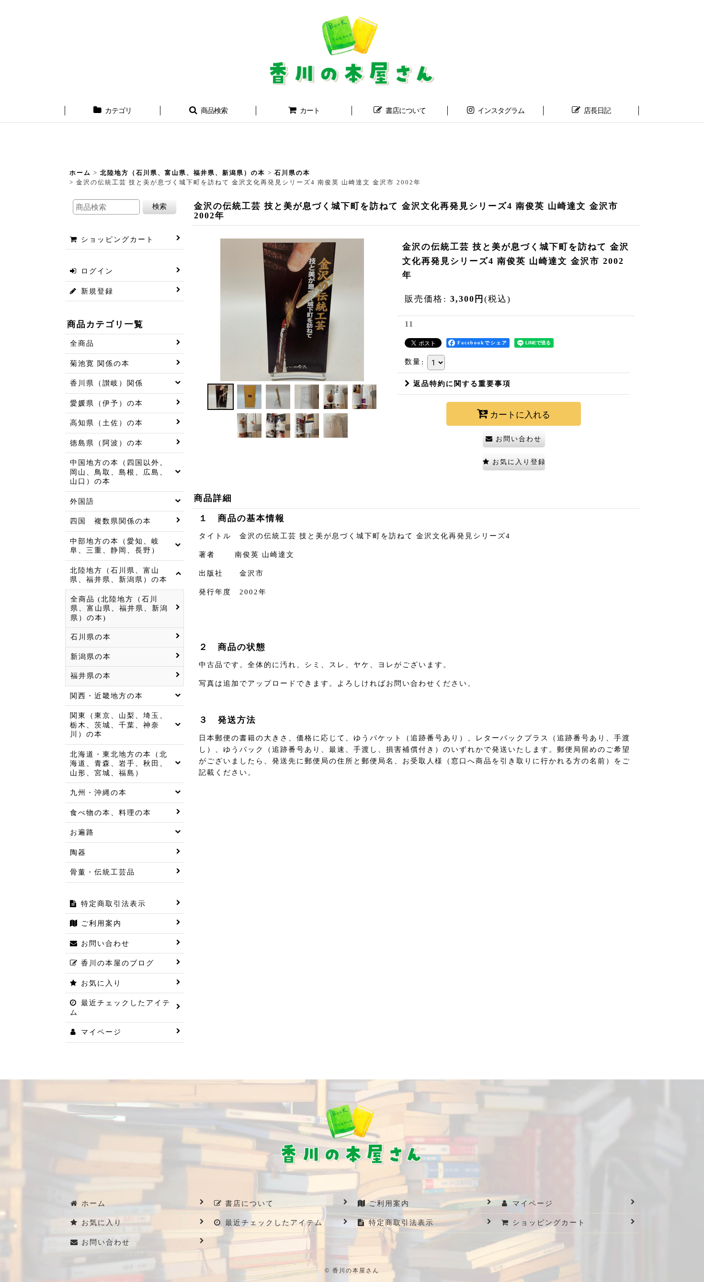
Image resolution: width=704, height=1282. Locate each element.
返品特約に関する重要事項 (462, 383)
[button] (208, 111)
